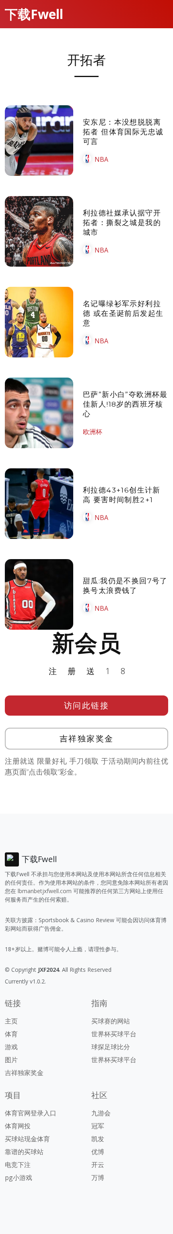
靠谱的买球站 (24, 1151)
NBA (101, 159)
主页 (11, 1021)
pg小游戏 (18, 1177)
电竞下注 (18, 1164)
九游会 (101, 1113)
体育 (11, 1033)
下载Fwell (34, 14)
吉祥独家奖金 (87, 738)
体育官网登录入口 (30, 1113)
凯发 (97, 1138)
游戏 (11, 1046)
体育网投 (18, 1125)
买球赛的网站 (110, 1021)
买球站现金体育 (27, 1138)
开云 (97, 1164)
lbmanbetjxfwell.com (45, 891)
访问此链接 (86, 705)
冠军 (97, 1125)
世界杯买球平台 (113, 1033)
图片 (11, 1059)
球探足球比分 (110, 1046)
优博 (97, 1151)
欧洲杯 (92, 431)
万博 (97, 1177)
